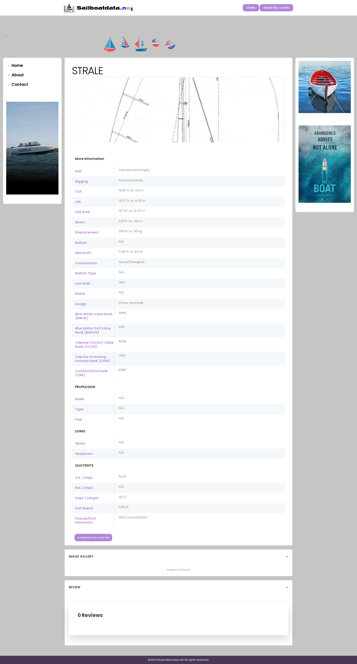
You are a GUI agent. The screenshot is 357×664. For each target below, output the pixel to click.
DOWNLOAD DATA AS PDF (93, 537)
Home (251, 8)
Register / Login (276, 8)
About (18, 75)
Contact (20, 84)
